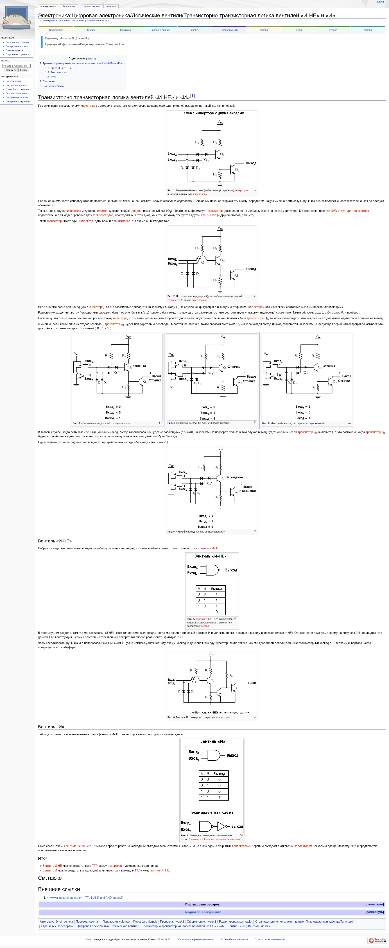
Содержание (56, 30)
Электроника (64, 921)
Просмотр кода (92, 6)
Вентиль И (50, 870)
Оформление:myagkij (201, 921)
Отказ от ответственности (270, 939)
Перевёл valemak (145, 921)
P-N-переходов (103, 215)
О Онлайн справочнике (234, 939)
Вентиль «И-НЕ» (259, 926)
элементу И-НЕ (208, 548)
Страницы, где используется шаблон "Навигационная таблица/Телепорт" (304, 921)
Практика (125, 30)
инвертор (203, 626)
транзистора (360, 210)
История (111, 6)
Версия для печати (16, 93)
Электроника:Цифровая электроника (63, 20)
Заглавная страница (17, 42)
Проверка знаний (160, 30)
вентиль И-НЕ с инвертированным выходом (215, 839)
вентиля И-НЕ (159, 870)
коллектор (86, 221)
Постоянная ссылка (17, 97)
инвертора (88, 105)
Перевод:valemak (88, 921)
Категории (46, 921)
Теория (91, 30)
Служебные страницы (18, 89)
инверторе (96, 307)
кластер (102, 210)
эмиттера (124, 221)
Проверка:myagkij (172, 921)
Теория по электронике (203, 912)
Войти (380, 1)
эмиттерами (199, 300)
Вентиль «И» (236, 926)
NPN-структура (341, 210)
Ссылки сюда (13, 81)
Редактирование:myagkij (235, 921)
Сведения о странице (18, 101)
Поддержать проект (17, 46)
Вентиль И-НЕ (52, 865)
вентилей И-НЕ (76, 846)
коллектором (200, 194)
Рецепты (194, 30)
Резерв (264, 30)
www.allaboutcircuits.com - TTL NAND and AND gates (85, 897)
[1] (192, 95)
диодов (136, 210)
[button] (375, 904)
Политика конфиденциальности (196, 939)
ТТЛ (95, 865)
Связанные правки (16, 85)
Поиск (5, 60)
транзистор (215, 210)
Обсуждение (69, 6)
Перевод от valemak (116, 921)
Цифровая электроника (93, 926)
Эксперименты (229, 30)
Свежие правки (14, 50)
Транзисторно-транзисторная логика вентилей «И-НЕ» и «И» (183, 926)
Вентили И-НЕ (203, 619)
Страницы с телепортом (57, 926)
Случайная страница (17, 54)
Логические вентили (97, 20)
